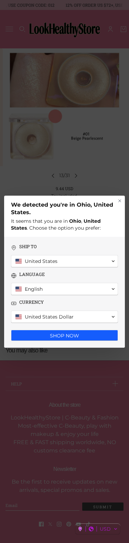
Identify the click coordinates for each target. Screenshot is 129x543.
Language (32, 274)
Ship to (28, 247)
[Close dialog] (119, 201)
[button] (97, 528)
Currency (31, 302)
